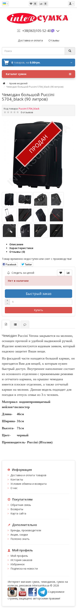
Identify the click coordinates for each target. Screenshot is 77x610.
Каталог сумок (16, 74)
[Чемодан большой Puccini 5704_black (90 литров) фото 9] (25, 230)
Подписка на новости (24, 568)
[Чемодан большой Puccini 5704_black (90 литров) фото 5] (25, 215)
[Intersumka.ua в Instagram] (12, 591)
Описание (16, 244)
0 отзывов (27, 112)
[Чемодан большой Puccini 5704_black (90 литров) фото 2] (40, 199)
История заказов (21, 560)
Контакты (16, 479)
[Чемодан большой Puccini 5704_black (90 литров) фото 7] (56, 215)
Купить (38, 310)
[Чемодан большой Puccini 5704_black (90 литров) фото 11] (56, 230)
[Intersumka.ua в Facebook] (32, 591)
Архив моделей (18, 83)
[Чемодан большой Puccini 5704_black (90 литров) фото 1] (25, 199)
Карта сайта (18, 513)
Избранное (17, 564)
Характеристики (21, 248)
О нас (14, 488)
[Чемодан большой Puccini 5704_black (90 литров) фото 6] (40, 215)
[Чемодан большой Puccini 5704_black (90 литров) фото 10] (40, 230)
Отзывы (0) (17, 252)
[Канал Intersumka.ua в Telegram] (42, 591)
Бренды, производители (25, 530)
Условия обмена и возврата (28, 483)
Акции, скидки (19, 534)
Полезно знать (20, 539)
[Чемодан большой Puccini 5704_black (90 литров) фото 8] (9, 230)
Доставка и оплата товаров (28, 475)
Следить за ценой (22, 272)
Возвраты (16, 509)
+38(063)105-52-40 (36, 30)
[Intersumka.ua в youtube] (22, 591)
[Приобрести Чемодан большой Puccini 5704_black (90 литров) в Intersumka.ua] (38, 155)
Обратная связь (20, 505)
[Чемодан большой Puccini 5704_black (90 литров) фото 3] (56, 199)
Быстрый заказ (38, 293)
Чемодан (9, 335)
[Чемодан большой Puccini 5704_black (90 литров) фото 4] (9, 215)
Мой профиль (19, 555)
